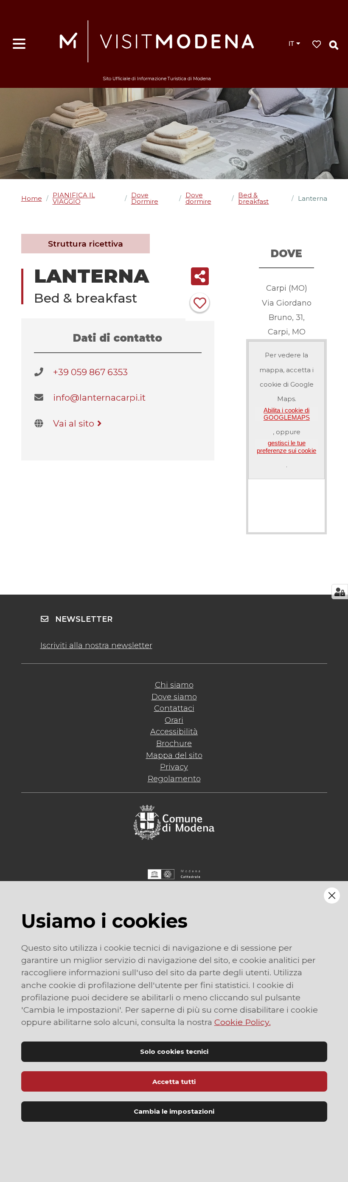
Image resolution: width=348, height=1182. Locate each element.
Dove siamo (174, 697)
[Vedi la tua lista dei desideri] (316, 44)
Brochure (174, 743)
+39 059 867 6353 (90, 372)
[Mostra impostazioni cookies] (339, 591)
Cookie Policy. (242, 1022)
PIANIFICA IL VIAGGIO (74, 198)
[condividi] (200, 276)
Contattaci (174, 708)
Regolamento (174, 778)
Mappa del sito (174, 755)
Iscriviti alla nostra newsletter (96, 645)
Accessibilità (174, 731)
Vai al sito (73, 423)
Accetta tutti (174, 1082)
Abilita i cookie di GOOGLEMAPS (287, 414)
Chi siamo (174, 685)
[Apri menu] (19, 44)
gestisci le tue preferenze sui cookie (286, 446)
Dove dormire (198, 198)
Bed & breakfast (253, 198)
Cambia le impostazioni (174, 1111)
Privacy (174, 767)
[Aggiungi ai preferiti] (199, 302)
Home (31, 198)
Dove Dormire (144, 198)
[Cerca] (334, 45)
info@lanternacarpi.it (99, 397)
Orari (174, 720)
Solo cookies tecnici (174, 1051)
